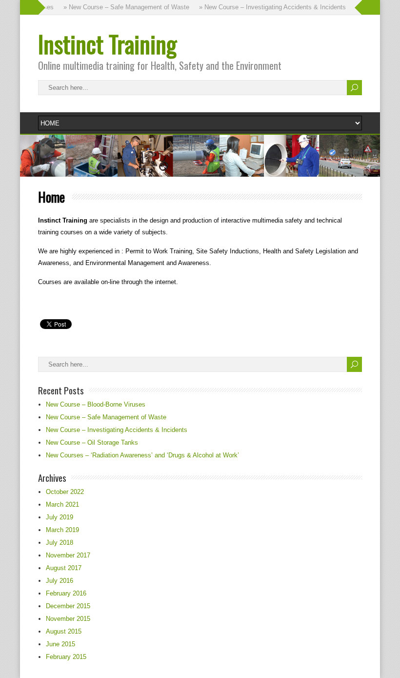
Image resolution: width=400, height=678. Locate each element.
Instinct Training (107, 43)
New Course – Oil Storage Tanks (92, 442)
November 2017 (68, 555)
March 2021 (62, 504)
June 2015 (60, 644)
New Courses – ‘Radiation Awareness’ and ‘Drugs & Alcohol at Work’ (142, 455)
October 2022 (65, 491)
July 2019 (59, 517)
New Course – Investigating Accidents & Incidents (116, 429)
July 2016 (59, 580)
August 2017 (63, 568)
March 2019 (62, 530)
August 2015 (63, 631)
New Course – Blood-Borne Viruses (95, 404)
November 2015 (68, 618)
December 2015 (68, 606)
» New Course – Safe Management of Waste (122, 7)
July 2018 (59, 542)
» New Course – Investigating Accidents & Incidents (268, 7)
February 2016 (66, 593)
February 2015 (66, 656)
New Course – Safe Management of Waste (106, 417)
